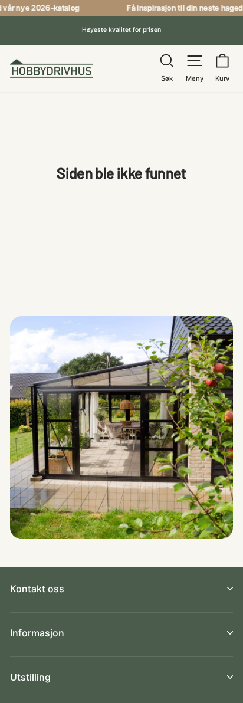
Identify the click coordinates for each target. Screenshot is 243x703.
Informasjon (37, 633)
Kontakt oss (37, 588)
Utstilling (30, 677)
